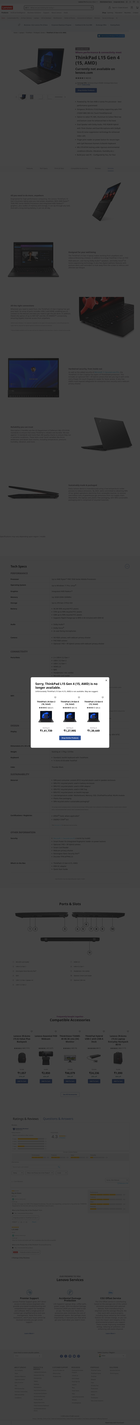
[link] (46, 718)
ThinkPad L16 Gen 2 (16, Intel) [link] (46, 702)
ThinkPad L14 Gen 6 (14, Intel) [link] (70, 702)
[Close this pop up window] (106, 680)
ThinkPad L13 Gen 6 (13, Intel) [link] (93, 702)
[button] (55, 697)
